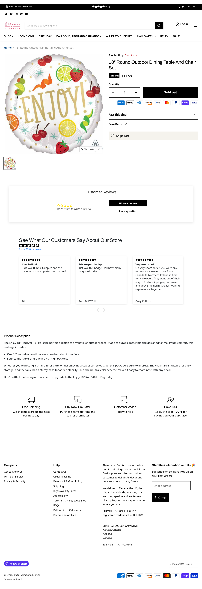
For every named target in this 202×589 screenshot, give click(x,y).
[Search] (159, 25)
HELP (163, 36)
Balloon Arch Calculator (67, 510)
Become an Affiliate (64, 515)
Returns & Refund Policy (67, 481)
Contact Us (59, 471)
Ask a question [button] (128, 211)
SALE (176, 36)
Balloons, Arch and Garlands (78, 36)
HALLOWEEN (145, 36)
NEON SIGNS (26, 36)
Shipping (58, 486)
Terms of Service (14, 476)
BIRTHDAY (45, 36)
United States (181, 563)
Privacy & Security (14, 481)
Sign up (160, 497)
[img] (102, 245)
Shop (8, 36)
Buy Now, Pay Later (64, 491)
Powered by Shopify (13, 578)
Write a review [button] (128, 203)
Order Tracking (62, 476)
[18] (10, 163)
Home (8, 47)
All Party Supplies (119, 36)
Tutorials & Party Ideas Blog (69, 500)
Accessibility (60, 496)
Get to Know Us (13, 471)
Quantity (114, 84)
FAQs (56, 505)
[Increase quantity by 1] (136, 92)
